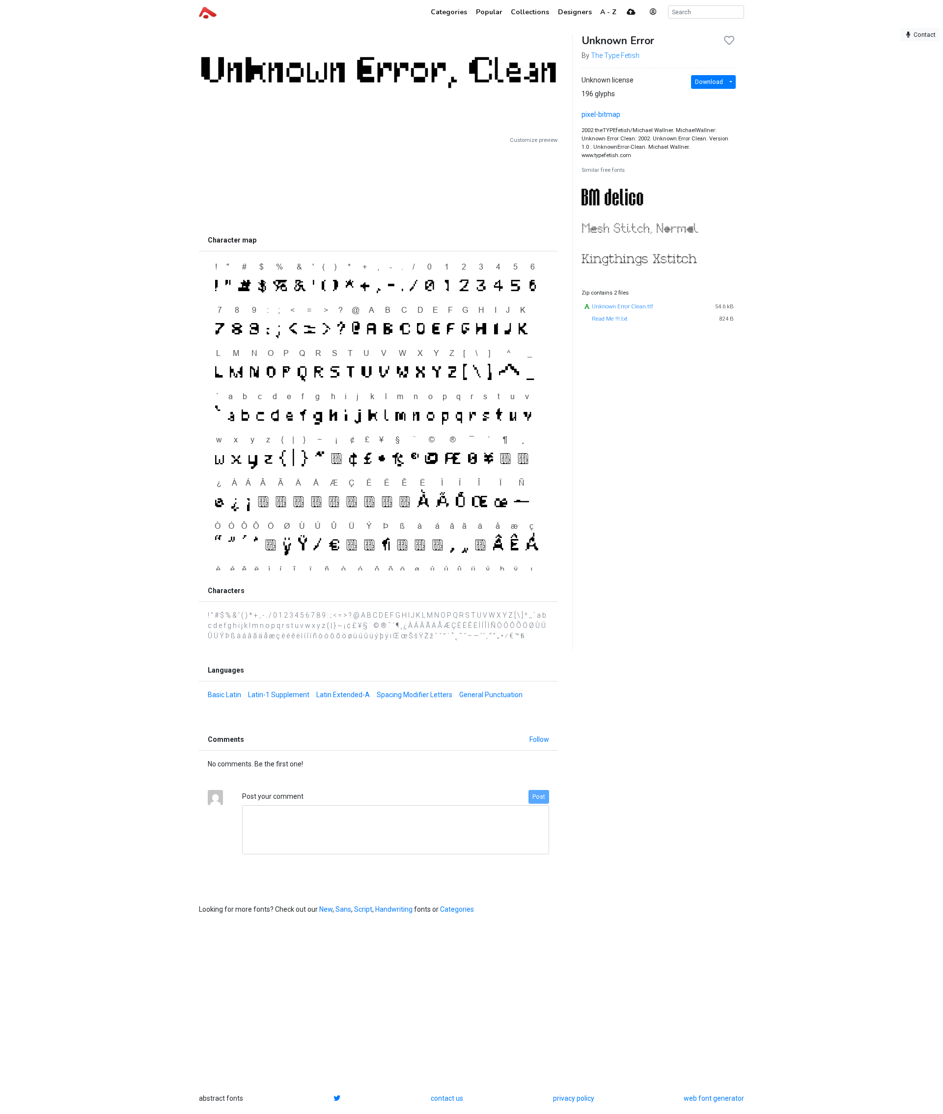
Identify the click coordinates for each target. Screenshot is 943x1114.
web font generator (714, 1098)
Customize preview (533, 140)
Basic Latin (224, 695)
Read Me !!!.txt (610, 319)
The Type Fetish (615, 55)
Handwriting (394, 909)
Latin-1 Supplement (278, 695)
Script (363, 909)
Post (538, 796)
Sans (343, 909)
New (326, 909)
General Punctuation (491, 695)
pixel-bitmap (601, 114)
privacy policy (573, 1098)
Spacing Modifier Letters (414, 695)
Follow (539, 739)
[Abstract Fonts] (208, 11)
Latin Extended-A (343, 695)
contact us (447, 1098)
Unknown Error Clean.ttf (622, 306)
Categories (457, 909)
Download (709, 82)
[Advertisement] (378, 187)
